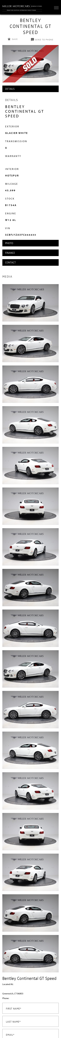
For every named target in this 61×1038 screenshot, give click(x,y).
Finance (10, 252)
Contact (10, 262)
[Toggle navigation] (55, 7)
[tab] (30, 89)
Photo (9, 243)
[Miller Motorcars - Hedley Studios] (22, 7)
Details (10, 88)
